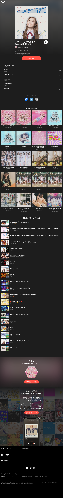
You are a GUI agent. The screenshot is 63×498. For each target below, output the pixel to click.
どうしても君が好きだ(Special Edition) (20, 448)
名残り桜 (24, 146)
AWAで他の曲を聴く (31, 382)
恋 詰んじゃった (39, 208)
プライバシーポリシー (13, 476)
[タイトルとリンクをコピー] (36, 99)
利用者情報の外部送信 (27, 476)
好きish (39, 126)
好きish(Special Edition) (8, 126)
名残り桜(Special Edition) (55, 126)
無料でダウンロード (31, 413)
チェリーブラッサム (39, 188)
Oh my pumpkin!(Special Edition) (8, 167)
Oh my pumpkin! (24, 167)
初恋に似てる (8, 146)
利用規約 (3, 476)
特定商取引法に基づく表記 (41, 476)
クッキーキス (24, 126)
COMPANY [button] (5, 460)
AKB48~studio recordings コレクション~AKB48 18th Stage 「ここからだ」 (39, 148)
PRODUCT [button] (5, 455)
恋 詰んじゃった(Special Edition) (23, 209)
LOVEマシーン (55, 188)
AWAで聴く (31, 58)
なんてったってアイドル (8, 208)
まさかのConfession (8, 188)
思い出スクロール (55, 146)
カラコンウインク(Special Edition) (55, 209)
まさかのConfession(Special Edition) (39, 167)
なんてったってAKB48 (24, 188)
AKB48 (26, 47)
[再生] (46, 42)
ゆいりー (55, 167)
